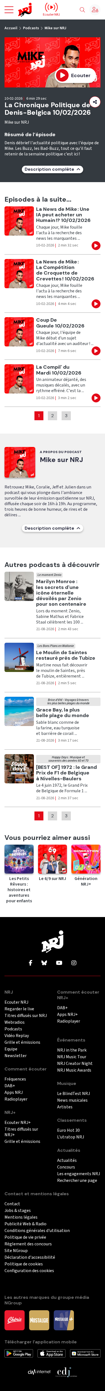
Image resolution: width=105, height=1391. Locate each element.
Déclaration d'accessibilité (29, 1257)
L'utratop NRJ (70, 1137)
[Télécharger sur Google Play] (18, 1353)
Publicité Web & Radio (25, 1224)
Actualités (67, 1160)
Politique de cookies (23, 1264)
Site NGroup (16, 1251)
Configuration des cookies (29, 1271)
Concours (66, 1167)
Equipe (10, 1049)
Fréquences (15, 1079)
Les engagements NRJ (78, 1174)
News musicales (72, 1100)
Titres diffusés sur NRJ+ (21, 1132)
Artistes (65, 1107)
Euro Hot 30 (68, 1130)
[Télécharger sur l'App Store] (52, 1353)
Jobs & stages (17, 1211)
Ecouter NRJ (16, 1002)
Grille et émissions (22, 1042)
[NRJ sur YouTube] (59, 963)
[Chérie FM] (14, 1320)
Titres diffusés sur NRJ (25, 1016)
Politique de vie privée (25, 1237)
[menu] (8, 9)
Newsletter (15, 1056)
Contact (12, 1204)
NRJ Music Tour (71, 1057)
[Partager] (95, 101)
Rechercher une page (77, 1181)
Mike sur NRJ (55, 28)
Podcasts (31, 28)
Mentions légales (21, 1217)
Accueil (10, 28)
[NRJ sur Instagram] (73, 963)
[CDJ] (66, 1372)
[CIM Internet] (39, 1372)
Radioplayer (15, 1099)
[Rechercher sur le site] (82, 10)
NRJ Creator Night (75, 1064)
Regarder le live (19, 1009)
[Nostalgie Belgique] (39, 1320)
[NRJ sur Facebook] (30, 963)
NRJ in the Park (72, 1050)
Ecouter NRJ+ (17, 1123)
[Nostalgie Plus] (64, 1320)
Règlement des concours (28, 1244)
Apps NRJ (13, 1093)
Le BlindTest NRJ (73, 1094)
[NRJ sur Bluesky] (44, 963)
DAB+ (9, 1086)
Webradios (14, 1022)
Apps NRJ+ (67, 1015)
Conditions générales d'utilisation (37, 1231)
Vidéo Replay (16, 1036)
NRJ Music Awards (74, 1070)
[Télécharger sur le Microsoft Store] (85, 1353)
